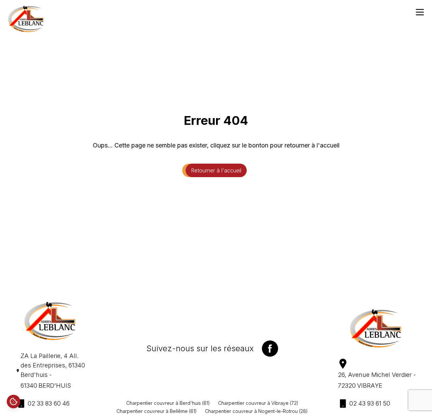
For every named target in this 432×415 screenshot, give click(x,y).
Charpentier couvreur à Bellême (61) (156, 411)
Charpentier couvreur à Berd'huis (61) (168, 403)
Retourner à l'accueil (216, 170)
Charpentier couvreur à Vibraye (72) (258, 403)
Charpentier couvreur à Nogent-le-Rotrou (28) (256, 411)
